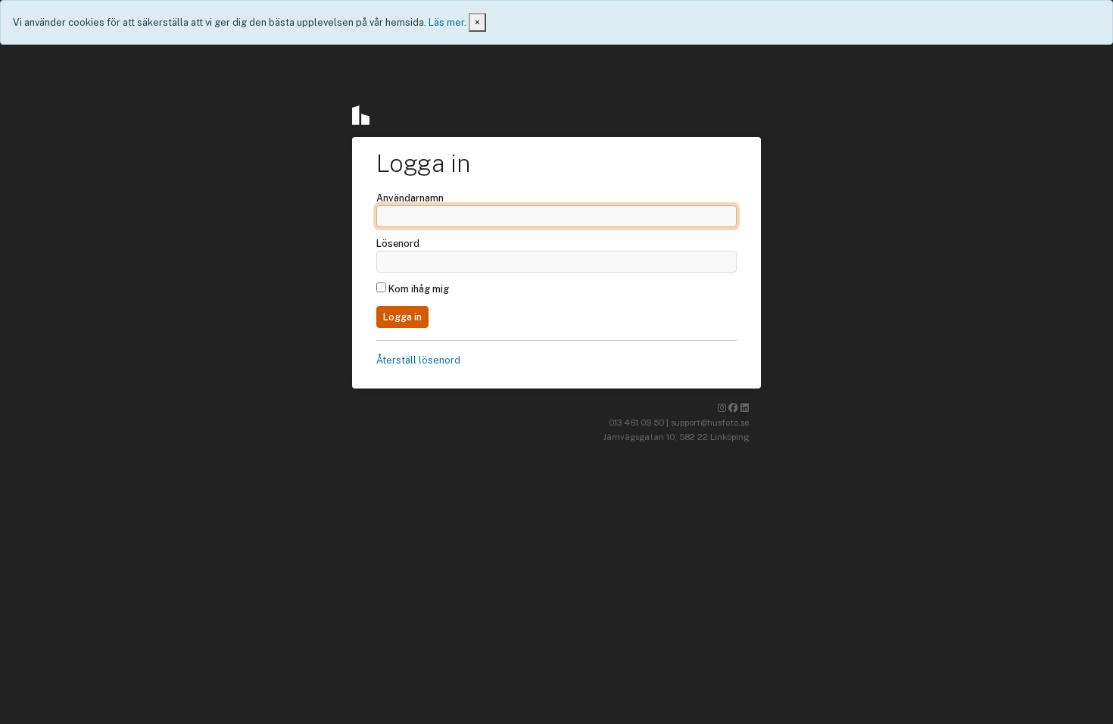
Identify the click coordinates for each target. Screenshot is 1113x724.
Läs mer (446, 22)
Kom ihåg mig (417, 289)
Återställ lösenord (418, 360)
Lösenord (397, 243)
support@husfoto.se (710, 422)
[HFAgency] (365, 115)
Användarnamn (410, 198)
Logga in (402, 317)
